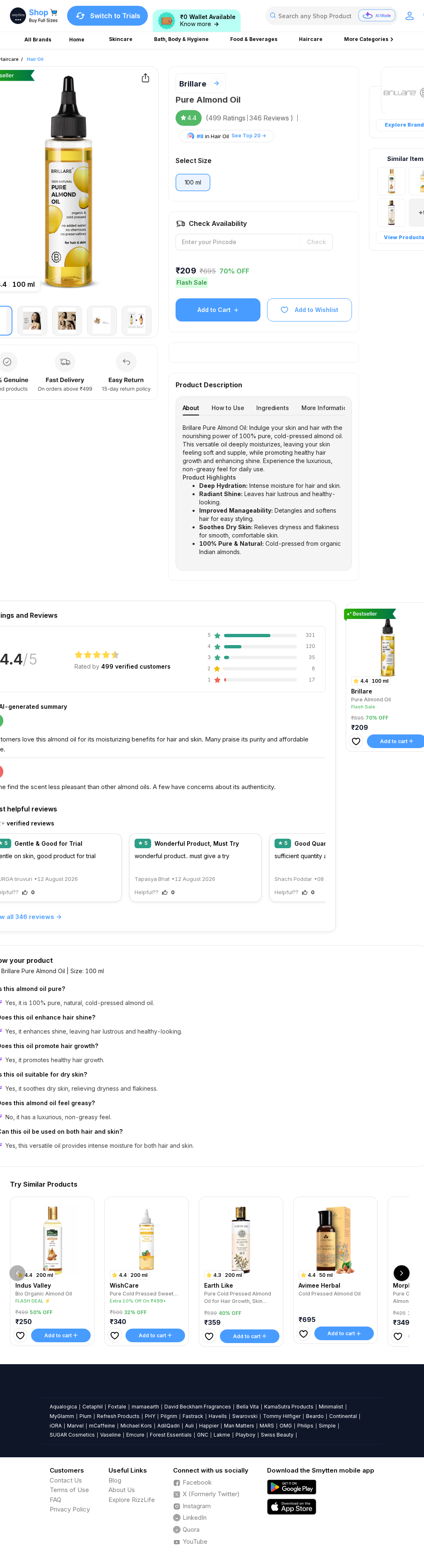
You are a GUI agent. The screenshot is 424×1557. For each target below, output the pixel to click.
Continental (343, 1416)
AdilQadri (168, 1426)
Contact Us (66, 1480)
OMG (285, 1426)
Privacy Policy (70, 1509)
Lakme (222, 1435)
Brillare (192, 83)
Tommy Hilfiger (282, 1416)
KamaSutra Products (288, 1406)
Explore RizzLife (131, 1500)
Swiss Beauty (277, 1435)
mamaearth (145, 1406)
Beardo (315, 1416)
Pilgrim (169, 1416)
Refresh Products (118, 1416)
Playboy (245, 1435)
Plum (86, 1416)
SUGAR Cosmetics (72, 1435)
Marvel (75, 1426)
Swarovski (245, 1416)
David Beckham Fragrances (197, 1406)
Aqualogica (63, 1406)
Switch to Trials (115, 16)
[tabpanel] (264, 490)
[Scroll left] (17, 1273)
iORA (56, 1426)
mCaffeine (102, 1426)
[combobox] (331, 16)
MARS (267, 1426)
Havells (218, 1416)
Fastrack (193, 1416)
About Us (121, 1490)
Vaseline (110, 1435)
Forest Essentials (171, 1435)
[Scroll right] (401, 1273)
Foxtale (117, 1406)
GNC (202, 1435)
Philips (305, 1426)
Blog (114, 1480)
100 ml (193, 182)
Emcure (135, 1435)
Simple (327, 1426)
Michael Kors (136, 1426)
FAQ (55, 1500)
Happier (209, 1426)
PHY (150, 1416)
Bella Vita (247, 1406)
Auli (189, 1426)
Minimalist (331, 1406)
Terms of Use (69, 1490)
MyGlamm (62, 1416)
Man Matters (239, 1426)
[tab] (191, 407)
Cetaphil (92, 1406)
